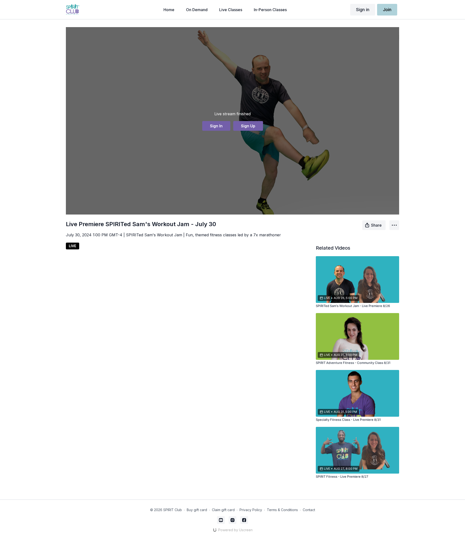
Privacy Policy (251, 510)
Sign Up (248, 125)
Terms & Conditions (282, 510)
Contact (309, 510)
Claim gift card (223, 510)
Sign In (216, 125)
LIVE (72, 246)
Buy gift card (197, 510)
